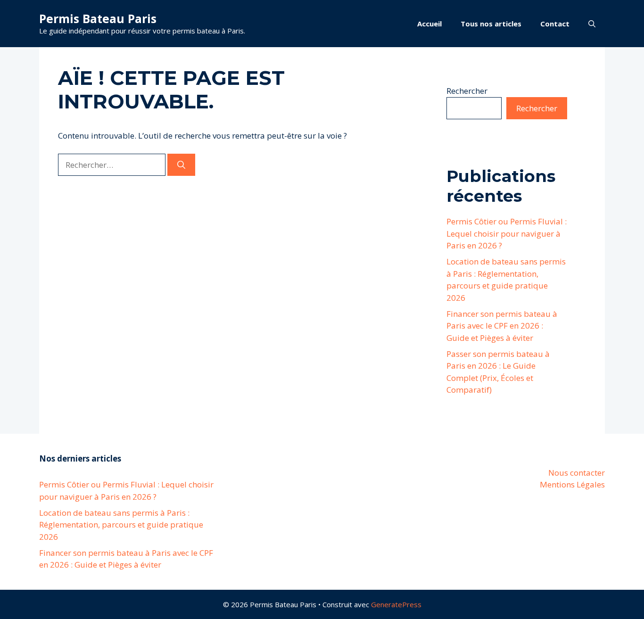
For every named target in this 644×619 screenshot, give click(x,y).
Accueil (429, 23)
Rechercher (466, 90)
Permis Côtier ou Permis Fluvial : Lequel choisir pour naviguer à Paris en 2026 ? (506, 233)
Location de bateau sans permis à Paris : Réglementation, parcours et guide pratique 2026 (121, 524)
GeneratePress (396, 604)
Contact (555, 23)
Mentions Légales (572, 484)
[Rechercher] (181, 165)
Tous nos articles (491, 23)
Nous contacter (576, 472)
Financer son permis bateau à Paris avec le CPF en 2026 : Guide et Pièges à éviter (501, 325)
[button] (592, 23)
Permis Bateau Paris (98, 18)
